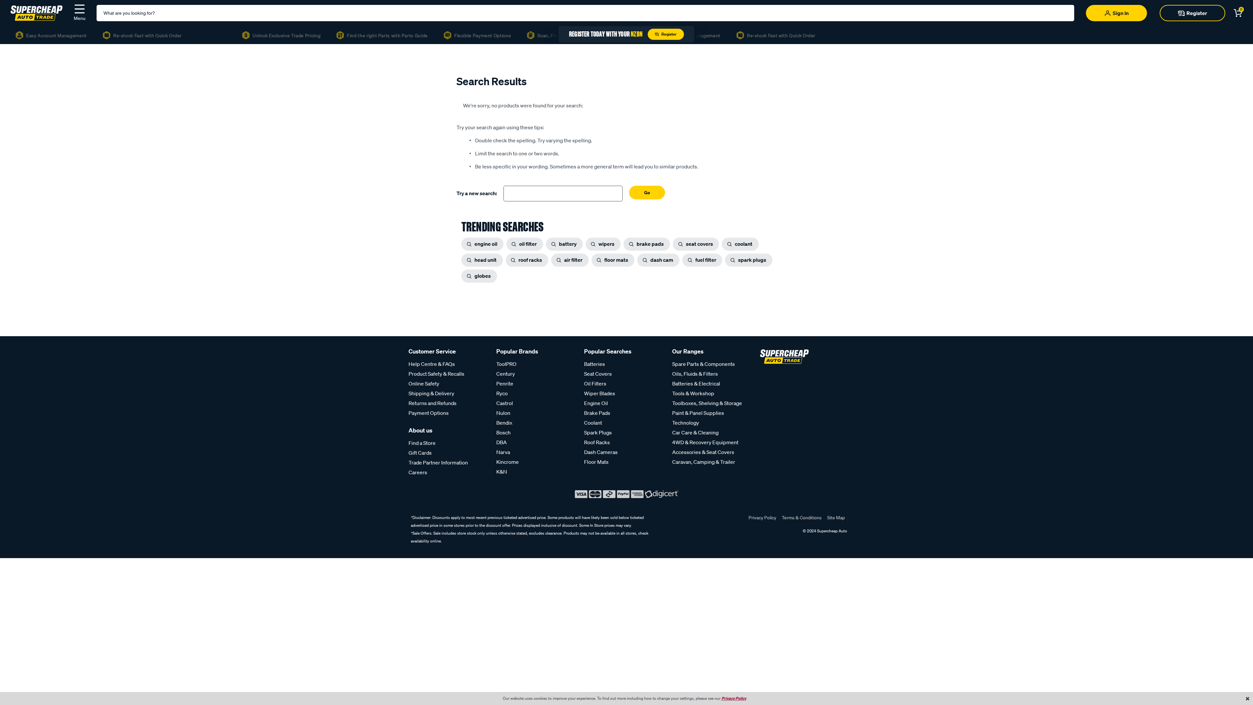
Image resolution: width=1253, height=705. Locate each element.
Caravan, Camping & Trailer (703, 462)
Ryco (502, 393)
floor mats (616, 260)
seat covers (699, 244)
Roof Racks (597, 442)
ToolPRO (506, 364)
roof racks (530, 260)
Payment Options (429, 413)
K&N (501, 471)
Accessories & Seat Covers (703, 452)
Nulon (503, 413)
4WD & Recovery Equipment (705, 442)
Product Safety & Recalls (436, 373)
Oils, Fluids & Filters (695, 373)
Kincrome (507, 462)
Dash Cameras (601, 452)
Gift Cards (420, 452)
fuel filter (705, 260)
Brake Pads (597, 413)
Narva (503, 452)
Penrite (504, 383)
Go (647, 192)
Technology (685, 422)
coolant (743, 244)
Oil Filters (595, 383)
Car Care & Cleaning (695, 432)
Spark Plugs (598, 432)
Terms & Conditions (802, 518)
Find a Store (422, 443)
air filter (573, 260)
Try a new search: (476, 193)
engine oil (485, 244)
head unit (485, 260)
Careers (418, 472)
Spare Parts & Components (703, 364)
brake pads (650, 244)
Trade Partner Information (438, 462)
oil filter (528, 244)
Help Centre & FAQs (432, 364)
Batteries (594, 364)
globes (482, 276)
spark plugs (752, 260)
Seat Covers (598, 373)
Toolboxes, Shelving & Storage (707, 403)
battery (568, 244)
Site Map (836, 518)
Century (505, 373)
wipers (606, 244)
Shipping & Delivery (431, 393)
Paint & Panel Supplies (698, 413)
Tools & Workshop (693, 393)
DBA (501, 442)
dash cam (661, 260)
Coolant (593, 422)
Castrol (504, 403)
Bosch (503, 432)
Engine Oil (596, 403)
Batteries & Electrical (696, 383)
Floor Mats (596, 462)
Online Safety (424, 383)
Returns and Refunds (432, 403)
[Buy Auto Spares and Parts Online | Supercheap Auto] (36, 12)
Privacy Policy (762, 518)
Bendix (504, 422)
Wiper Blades (599, 393)
